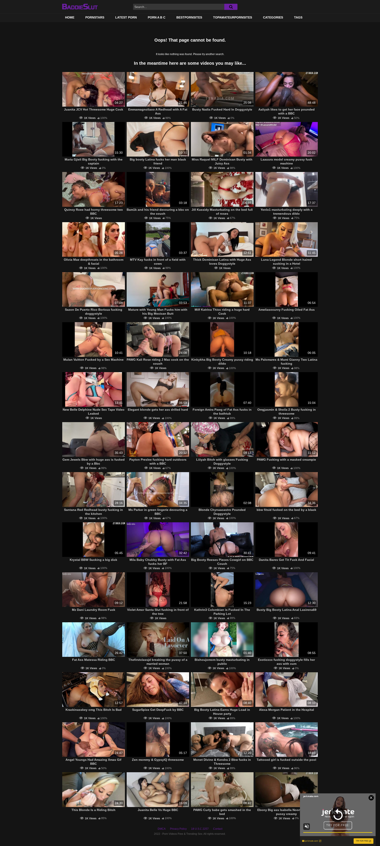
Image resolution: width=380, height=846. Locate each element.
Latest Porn (126, 17)
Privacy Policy (178, 828)
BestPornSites (189, 17)
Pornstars (94, 17)
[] (231, 7)
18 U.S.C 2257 (200, 828)
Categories (273, 17)
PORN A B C (156, 17)
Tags (298, 17)
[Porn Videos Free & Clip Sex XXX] (79, 6)
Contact (217, 828)
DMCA (162, 828)
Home (69, 17)
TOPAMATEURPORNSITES (232, 17)
